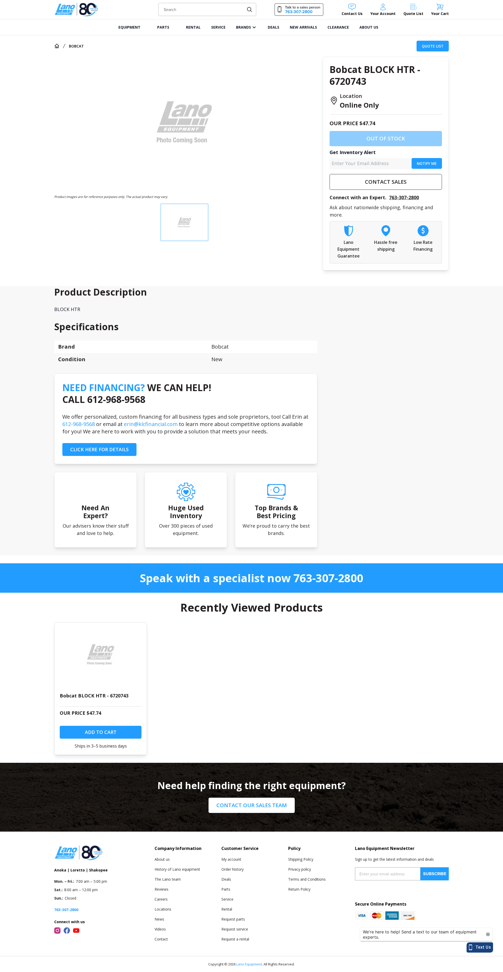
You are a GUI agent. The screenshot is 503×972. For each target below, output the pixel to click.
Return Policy (299, 889)
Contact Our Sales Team (251, 805)
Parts (225, 889)
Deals (226, 879)
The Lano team (168, 879)
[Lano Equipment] (76, 9)
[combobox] (207, 9)
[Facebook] (67, 930)
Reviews (161, 889)
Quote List (433, 46)
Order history (232, 869)
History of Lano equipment (177, 869)
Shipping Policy (300, 859)
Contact (161, 939)
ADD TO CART (101, 732)
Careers (161, 899)
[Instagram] (57, 930)
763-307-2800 (404, 197)
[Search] (249, 9)
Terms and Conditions (307, 879)
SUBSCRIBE (434, 874)
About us (162, 859)
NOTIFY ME (427, 163)
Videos (160, 929)
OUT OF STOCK (386, 138)
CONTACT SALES (386, 181)
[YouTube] (76, 930)
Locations (163, 909)
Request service (234, 929)
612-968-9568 (78, 424)
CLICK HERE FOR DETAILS (99, 449)
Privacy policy (299, 869)
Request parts (233, 919)
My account (231, 859)
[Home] (56, 46)
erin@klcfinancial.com (151, 424)
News (159, 919)
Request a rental (235, 939)
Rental (226, 909)
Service (227, 899)
